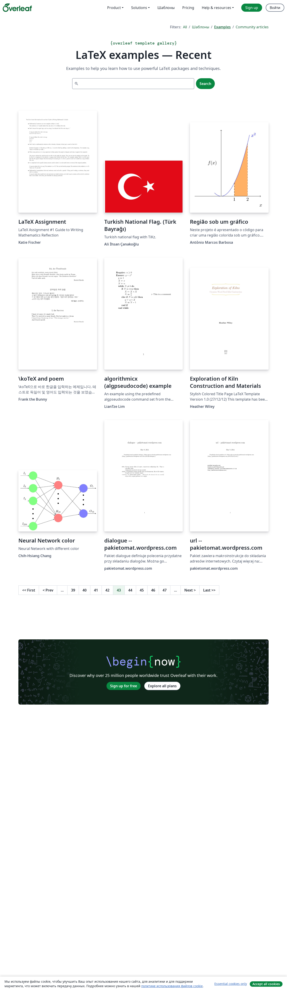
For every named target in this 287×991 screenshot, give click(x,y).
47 (165, 590)
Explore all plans (162, 685)
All (185, 27)
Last (209, 590)
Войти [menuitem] (275, 7)
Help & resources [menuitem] (216, 7)
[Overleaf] (17, 7)
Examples (222, 27)
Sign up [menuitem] (251, 7)
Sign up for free (123, 685)
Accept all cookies (266, 984)
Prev (48, 590)
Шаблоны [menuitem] (166, 7)
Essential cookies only (230, 984)
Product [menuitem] (114, 7)
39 (73, 590)
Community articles (252, 27)
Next (190, 590)
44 (130, 590)
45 (142, 590)
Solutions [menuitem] (139, 7)
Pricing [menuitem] (188, 7)
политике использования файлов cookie (172, 986)
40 (85, 590)
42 (107, 590)
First (28, 590)
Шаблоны (200, 27)
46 (153, 590)
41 (96, 590)
